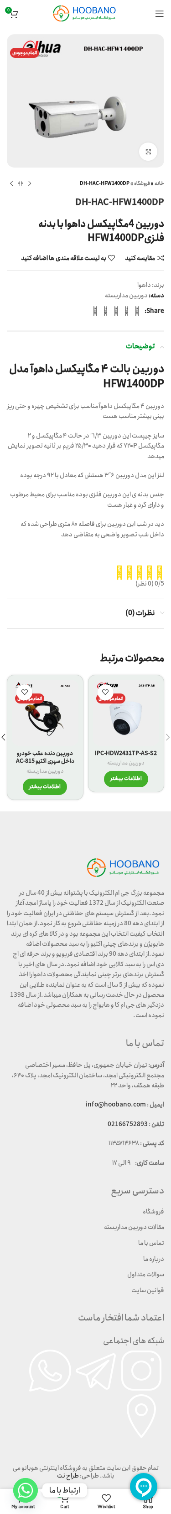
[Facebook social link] (137, 311)
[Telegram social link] (95, 311)
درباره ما (153, 1259)
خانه (159, 183)
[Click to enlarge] (148, 152)
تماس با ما (151, 1243)
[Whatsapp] (25, 1490)
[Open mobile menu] (159, 14)
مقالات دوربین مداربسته (134, 1227)
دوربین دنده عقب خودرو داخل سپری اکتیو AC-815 (45, 757)
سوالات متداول (145, 1274)
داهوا (144, 285)
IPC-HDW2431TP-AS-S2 (126, 753)
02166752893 (128, 1124)
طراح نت (68, 1476)
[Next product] (11, 183)
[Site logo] (86, 13)
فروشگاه (142, 183)
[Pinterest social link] (116, 311)
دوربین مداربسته (126, 296)
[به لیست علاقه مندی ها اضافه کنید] (106, 692)
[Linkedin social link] (105, 311)
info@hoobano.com (116, 1105)
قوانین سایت (147, 1290)
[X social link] (126, 311)
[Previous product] (29, 183)
